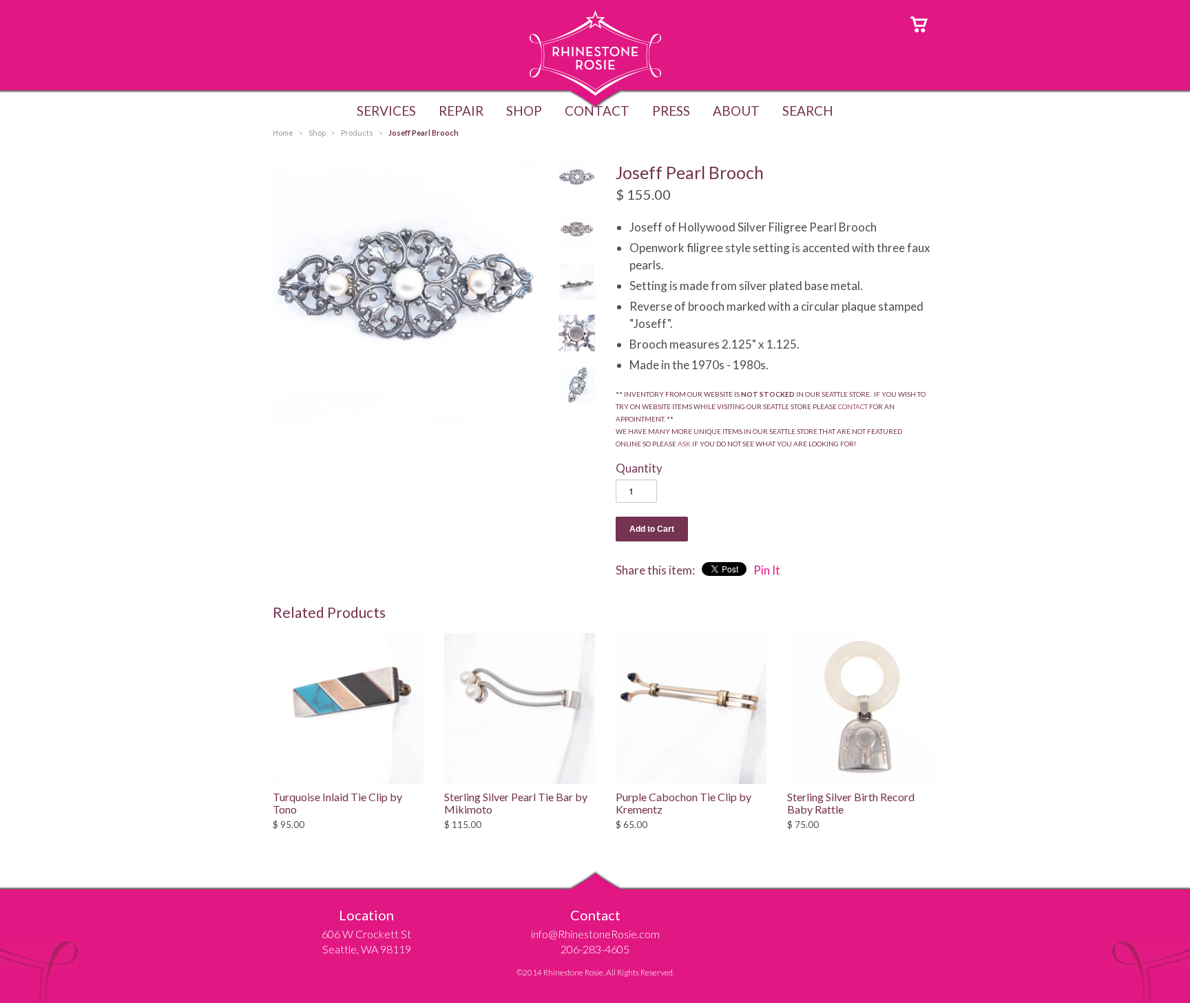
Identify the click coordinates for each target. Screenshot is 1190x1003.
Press (671, 110)
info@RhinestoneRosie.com (595, 933)
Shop (524, 110)
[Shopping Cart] (919, 23)
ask (684, 444)
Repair (461, 110)
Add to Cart (651, 529)
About (736, 110)
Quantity (639, 468)
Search (807, 110)
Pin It (766, 570)
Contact (597, 110)
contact (853, 406)
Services (386, 110)
